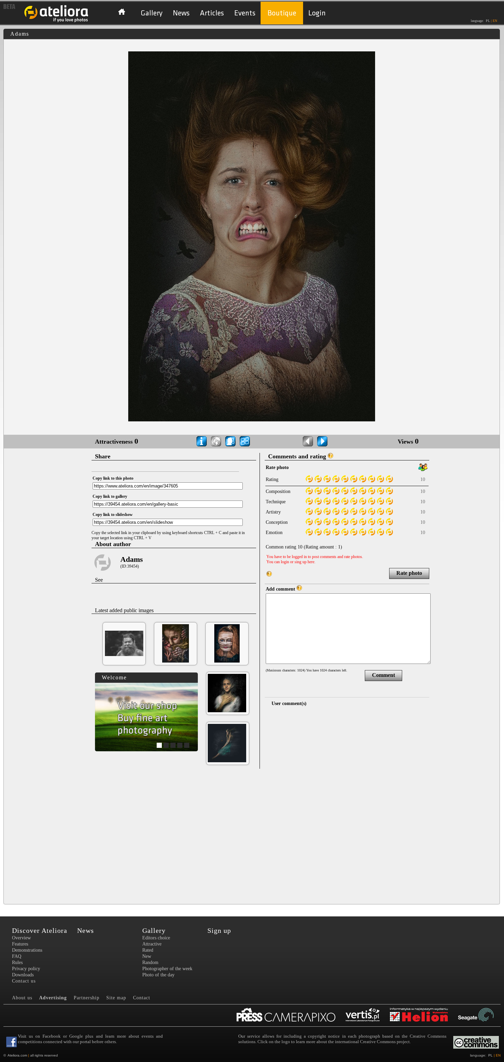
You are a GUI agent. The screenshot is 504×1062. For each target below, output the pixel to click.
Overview (21, 937)
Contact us (24, 981)
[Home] (56, 21)
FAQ (16, 956)
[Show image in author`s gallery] (230, 441)
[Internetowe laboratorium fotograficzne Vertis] (368, 1015)
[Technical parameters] (201, 441)
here (311, 561)
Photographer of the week (167, 968)
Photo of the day (158, 974)
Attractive (151, 944)
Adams (131, 559)
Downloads (23, 974)
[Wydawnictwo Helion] (424, 1015)
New (146, 956)
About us (22, 997)
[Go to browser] (244, 441)
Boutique (281, 13)
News (181, 13)
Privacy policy (26, 968)
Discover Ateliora (39, 930)
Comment (383, 675)
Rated (147, 950)
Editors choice (156, 937)
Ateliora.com (17, 1055)
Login (317, 13)
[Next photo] (322, 441)
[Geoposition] (216, 441)
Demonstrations (27, 950)
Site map (116, 997)
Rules (17, 962)
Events (244, 13)
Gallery (152, 13)
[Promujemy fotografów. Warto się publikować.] (291, 1015)
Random (150, 962)
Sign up (219, 930)
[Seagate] (481, 1015)
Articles (212, 13)
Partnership (86, 997)
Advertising (53, 997)
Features (20, 944)
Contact (141, 997)
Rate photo (409, 573)
